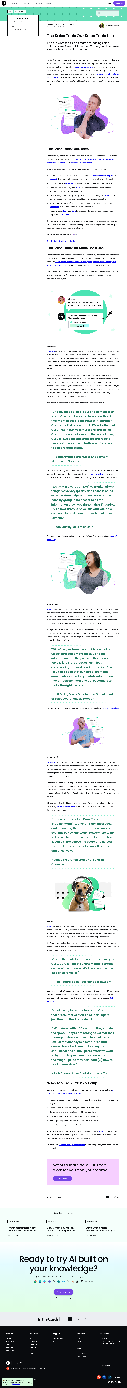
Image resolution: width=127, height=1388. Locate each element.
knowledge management (81, 163)
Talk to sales (119, 3)
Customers (33, 1342)
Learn (32, 1339)
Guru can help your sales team (72, 1145)
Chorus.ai (51, 762)
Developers (33, 1347)
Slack (101, 1131)
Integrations (10, 1344)
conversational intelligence (84, 159)
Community (33, 1350)
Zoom (49, 926)
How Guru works (11, 1342)
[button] (13, 3)
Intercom (51, 609)
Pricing (48, 3)
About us (80, 1342)
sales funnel (66, 214)
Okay (29, 1382)
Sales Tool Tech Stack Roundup (21, 30)
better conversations (84, 67)
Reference (33, 1344)
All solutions (10, 1350)
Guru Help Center (59, 1339)
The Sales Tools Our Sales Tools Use (21, 25)
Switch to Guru (82, 1353)
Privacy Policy (16, 1384)
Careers (79, 1339)
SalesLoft (51, 351)
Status (55, 1342)
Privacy (36, 1380)
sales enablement (98, 474)
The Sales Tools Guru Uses (19, 22)
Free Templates (82, 1356)
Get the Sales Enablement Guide (61, 241)
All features (10, 1347)
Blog (31, 1353)
